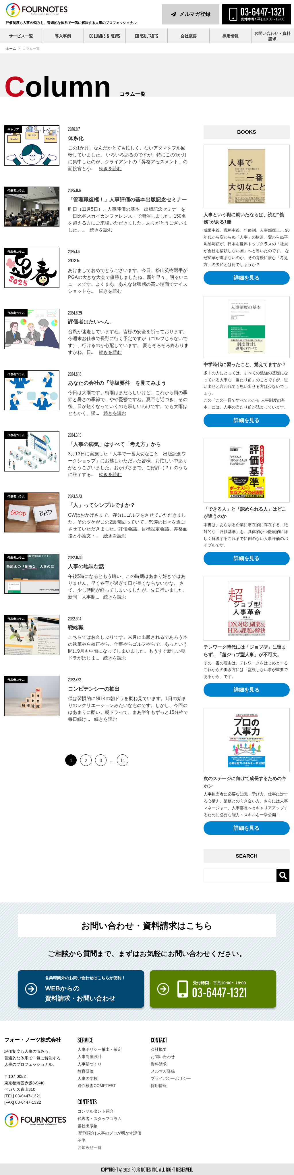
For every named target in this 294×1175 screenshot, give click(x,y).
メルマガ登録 (194, 14)
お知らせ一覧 (90, 1147)
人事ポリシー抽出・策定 (100, 1049)
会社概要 (189, 36)
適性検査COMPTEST (97, 1085)
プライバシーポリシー (171, 1078)
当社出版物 (88, 1126)
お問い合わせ (163, 1056)
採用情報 (231, 36)
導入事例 (63, 36)
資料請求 (159, 1064)
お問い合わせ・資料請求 (272, 36)
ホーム (11, 49)
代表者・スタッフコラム (100, 1118)
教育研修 (86, 1071)
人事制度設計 (90, 1056)
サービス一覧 (21, 36)
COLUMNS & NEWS (104, 35)
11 (122, 760)
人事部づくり (90, 1064)
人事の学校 (88, 1078)
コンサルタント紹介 (96, 1111)
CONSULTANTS (146, 35)
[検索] (282, 875)
